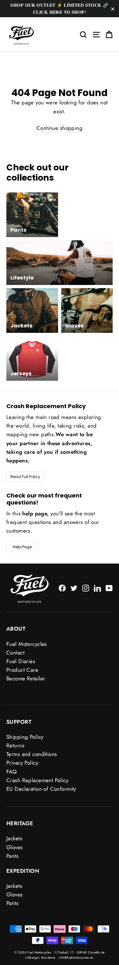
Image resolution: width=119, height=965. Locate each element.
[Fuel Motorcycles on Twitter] (73, 587)
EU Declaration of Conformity (41, 789)
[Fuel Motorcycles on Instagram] (85, 587)
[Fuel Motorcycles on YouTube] (109, 587)
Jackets (14, 838)
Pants (12, 856)
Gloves (14, 847)
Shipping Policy (24, 737)
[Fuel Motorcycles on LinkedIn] (97, 587)
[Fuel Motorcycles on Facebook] (62, 587)
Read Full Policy (25, 476)
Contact (15, 652)
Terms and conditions (31, 754)
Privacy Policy (22, 763)
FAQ (11, 771)
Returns (15, 745)
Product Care (22, 670)
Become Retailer (25, 678)
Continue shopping (59, 128)
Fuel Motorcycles (26, 644)
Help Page (22, 547)
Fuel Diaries (20, 661)
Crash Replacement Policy (37, 780)
